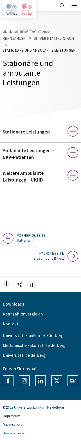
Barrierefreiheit (15, 433)
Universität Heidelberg (24, 355)
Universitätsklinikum (54, 38)
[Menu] (74, 6)
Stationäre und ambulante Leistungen (39, 50)
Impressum (11, 416)
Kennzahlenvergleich (23, 314)
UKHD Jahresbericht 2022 (26, 31)
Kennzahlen (14, 38)
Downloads (13, 304)
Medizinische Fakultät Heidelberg (34, 345)
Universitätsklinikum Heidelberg (33, 335)
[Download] (6, 284)
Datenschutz (12, 424)
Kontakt (10, 323)
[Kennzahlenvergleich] (32, 284)
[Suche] (62, 6)
